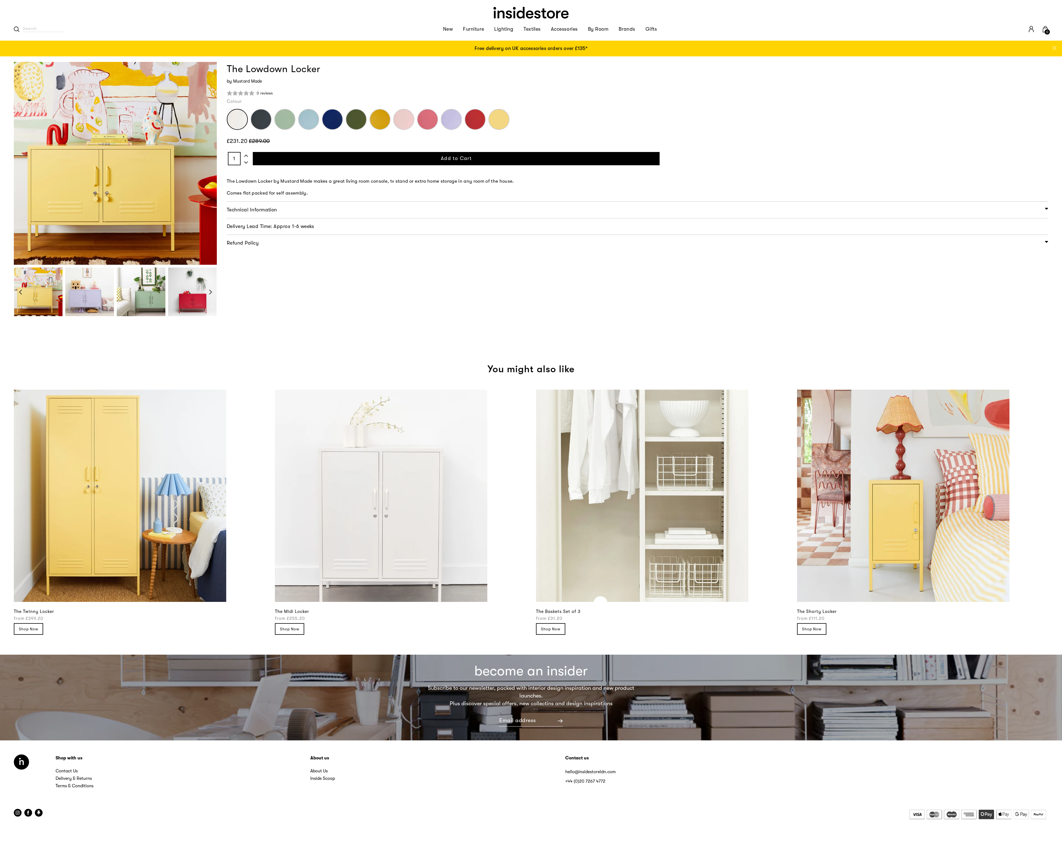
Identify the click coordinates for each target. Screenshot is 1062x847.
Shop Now (28, 629)
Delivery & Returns (74, 778)
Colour (234, 101)
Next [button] (210, 292)
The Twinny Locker (34, 611)
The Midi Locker (292, 611)
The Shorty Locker (817, 611)
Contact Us (67, 771)
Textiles (532, 29)
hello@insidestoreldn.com (590, 771)
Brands (627, 29)
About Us (319, 771)
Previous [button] (20, 292)
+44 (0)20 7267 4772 (585, 781)
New (448, 29)
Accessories (564, 29)
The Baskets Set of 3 (558, 611)
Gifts (651, 29)
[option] (531, 48)
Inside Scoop (322, 778)
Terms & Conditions (74, 785)
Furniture (473, 29)
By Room (598, 29)
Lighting (503, 29)
